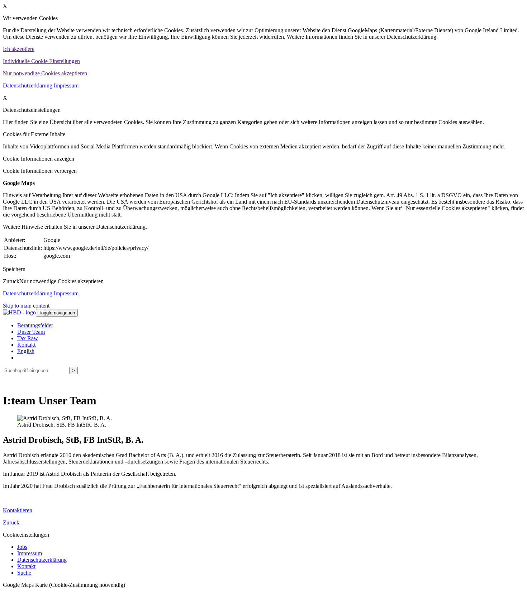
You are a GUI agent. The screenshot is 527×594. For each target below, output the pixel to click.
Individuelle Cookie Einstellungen (41, 61)
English (25, 351)
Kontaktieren (17, 510)
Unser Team (31, 332)
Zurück (11, 281)
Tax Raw (27, 338)
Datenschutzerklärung (27, 85)
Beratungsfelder (35, 325)
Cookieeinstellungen (26, 535)
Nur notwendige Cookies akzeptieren (45, 73)
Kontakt (26, 345)
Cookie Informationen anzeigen (38, 159)
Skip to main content (26, 306)
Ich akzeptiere (18, 49)
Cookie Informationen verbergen (40, 171)
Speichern (14, 269)
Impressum (66, 85)
